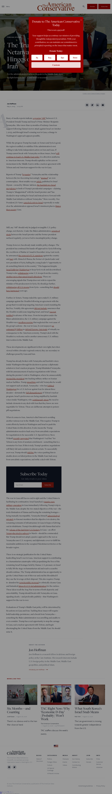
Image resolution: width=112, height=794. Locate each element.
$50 (62, 57)
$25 (49, 57)
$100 (75, 57)
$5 (37, 57)
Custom (56, 65)
